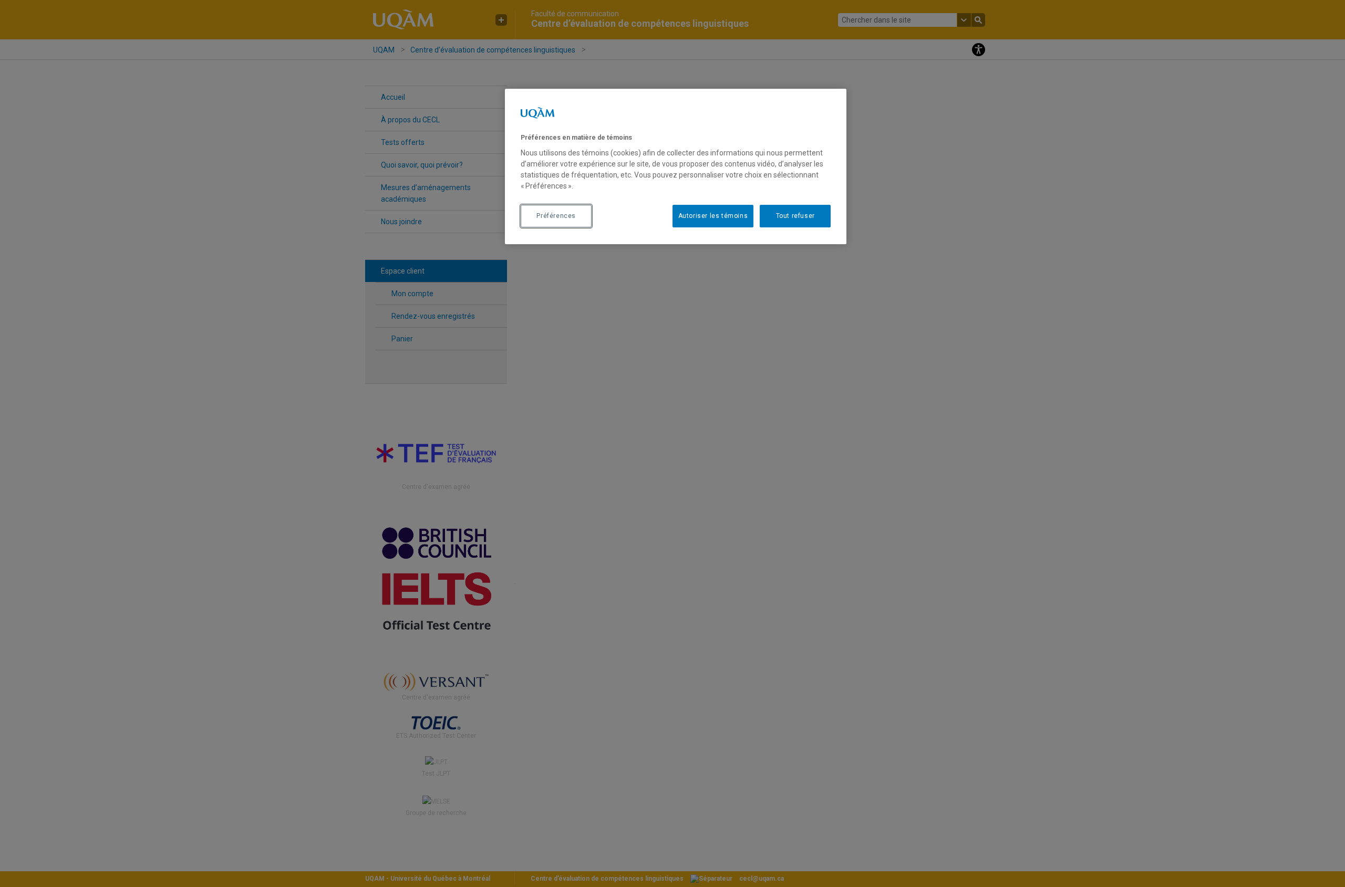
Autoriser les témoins (713, 216)
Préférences (556, 216)
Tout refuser (795, 216)
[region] (675, 166)
